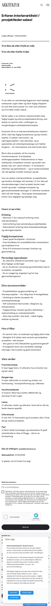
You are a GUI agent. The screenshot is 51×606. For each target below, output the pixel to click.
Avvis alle (13, 592)
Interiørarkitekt (20, 36)
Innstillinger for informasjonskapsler (35, 604)
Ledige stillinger (7, 36)
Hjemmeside (6, 65)
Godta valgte (26, 592)
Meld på (25, 527)
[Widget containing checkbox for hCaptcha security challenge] (21, 517)
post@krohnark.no (27, 449)
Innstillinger (14, 597)
